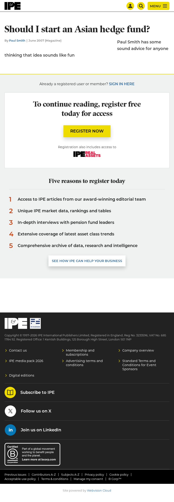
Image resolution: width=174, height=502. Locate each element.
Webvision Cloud (99, 490)
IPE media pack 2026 (26, 361)
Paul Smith (17, 40)
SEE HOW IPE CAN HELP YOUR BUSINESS (87, 261)
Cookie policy (118, 474)
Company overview (138, 350)
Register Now (87, 131)
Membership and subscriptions (80, 352)
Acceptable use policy (20, 479)
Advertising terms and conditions (84, 363)
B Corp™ (115, 479)
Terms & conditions (54, 479)
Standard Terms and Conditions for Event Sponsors (139, 365)
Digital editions (21, 375)
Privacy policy (94, 474)
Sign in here (122, 84)
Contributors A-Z (44, 474)
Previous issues (15, 474)
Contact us (18, 350)
